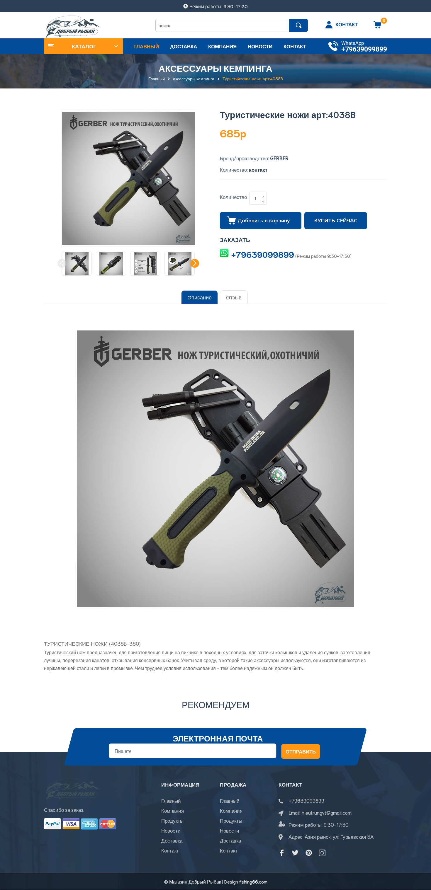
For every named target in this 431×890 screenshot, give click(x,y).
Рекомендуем (216, 704)
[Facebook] (282, 853)
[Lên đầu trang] (419, 859)
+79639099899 (364, 49)
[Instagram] (322, 853)
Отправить (301, 751)
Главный (171, 800)
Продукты (172, 820)
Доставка (171, 840)
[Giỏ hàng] (377, 26)
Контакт (170, 850)
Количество (233, 196)
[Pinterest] (309, 853)
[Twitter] (295, 853)
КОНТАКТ (346, 24)
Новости (171, 830)
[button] (194, 263)
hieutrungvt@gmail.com (327, 812)
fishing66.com (253, 881)
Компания (172, 810)
